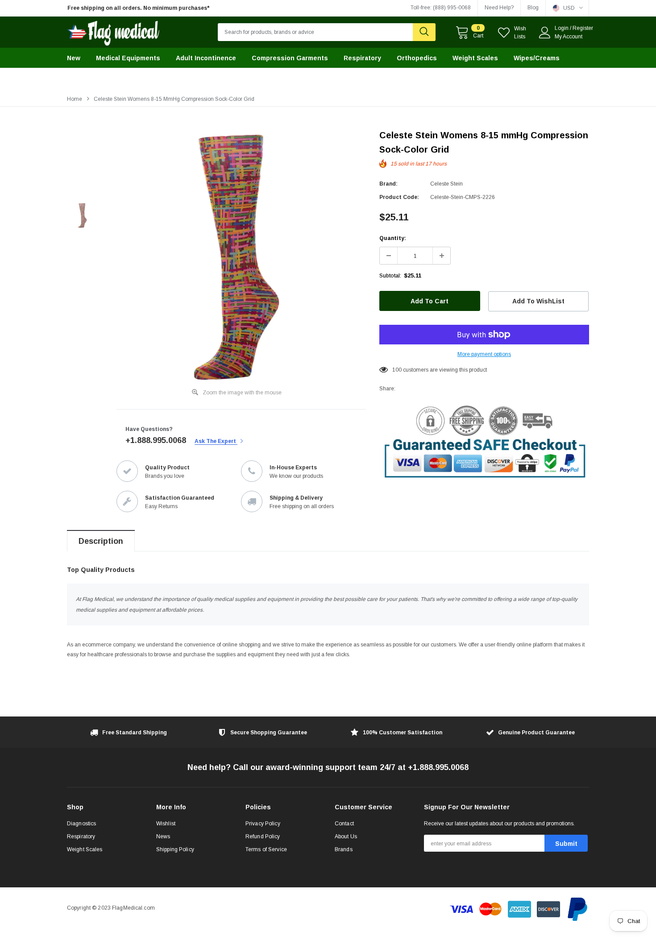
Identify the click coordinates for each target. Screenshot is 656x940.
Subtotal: (390, 276)
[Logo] (113, 31)
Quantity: (392, 238)
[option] (149, 8)
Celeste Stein (446, 184)
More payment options (484, 354)
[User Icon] (545, 32)
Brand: (388, 184)
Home (74, 99)
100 (397, 370)
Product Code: (399, 197)
